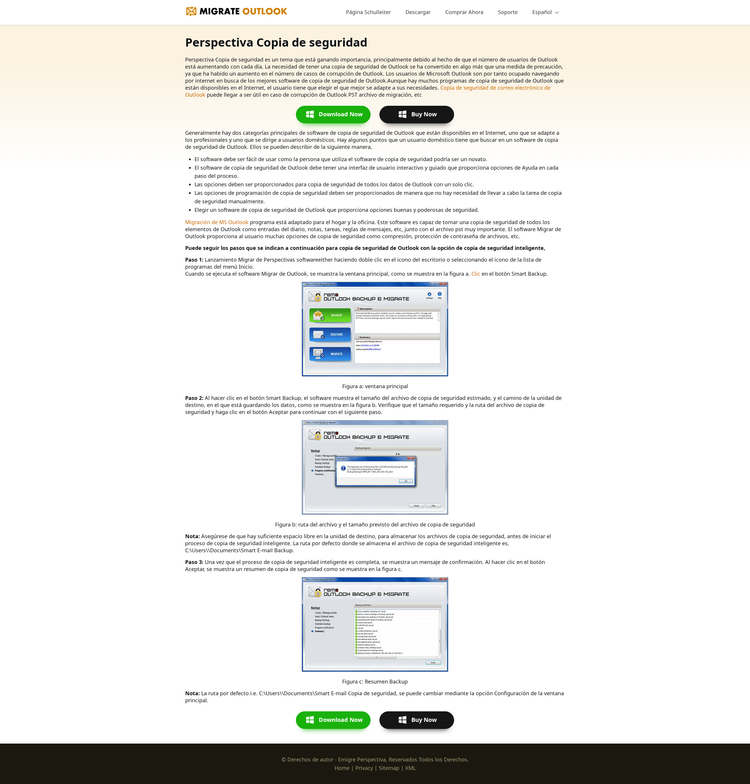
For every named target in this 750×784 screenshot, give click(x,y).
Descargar (418, 12)
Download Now (341, 114)
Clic (475, 273)
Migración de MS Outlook (216, 222)
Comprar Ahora (464, 12)
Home (342, 767)
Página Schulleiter (368, 12)
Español (542, 12)
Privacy (364, 767)
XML (410, 767)
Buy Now (424, 114)
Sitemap (389, 767)
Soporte (508, 12)
